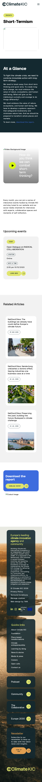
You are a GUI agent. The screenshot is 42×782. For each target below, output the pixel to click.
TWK (26, 601)
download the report (25, 122)
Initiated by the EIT (23, 609)
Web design (16, 601)
